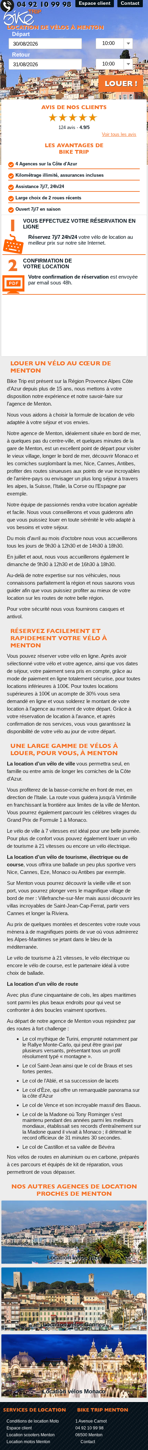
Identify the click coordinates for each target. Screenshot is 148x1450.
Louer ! (120, 83)
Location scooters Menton (31, 1435)
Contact (88, 1441)
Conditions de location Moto (33, 1421)
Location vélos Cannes (74, 1324)
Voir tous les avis (119, 134)
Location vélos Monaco (73, 1391)
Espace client (19, 1428)
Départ (21, 34)
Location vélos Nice (74, 1257)
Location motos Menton (28, 1441)
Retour (21, 55)
